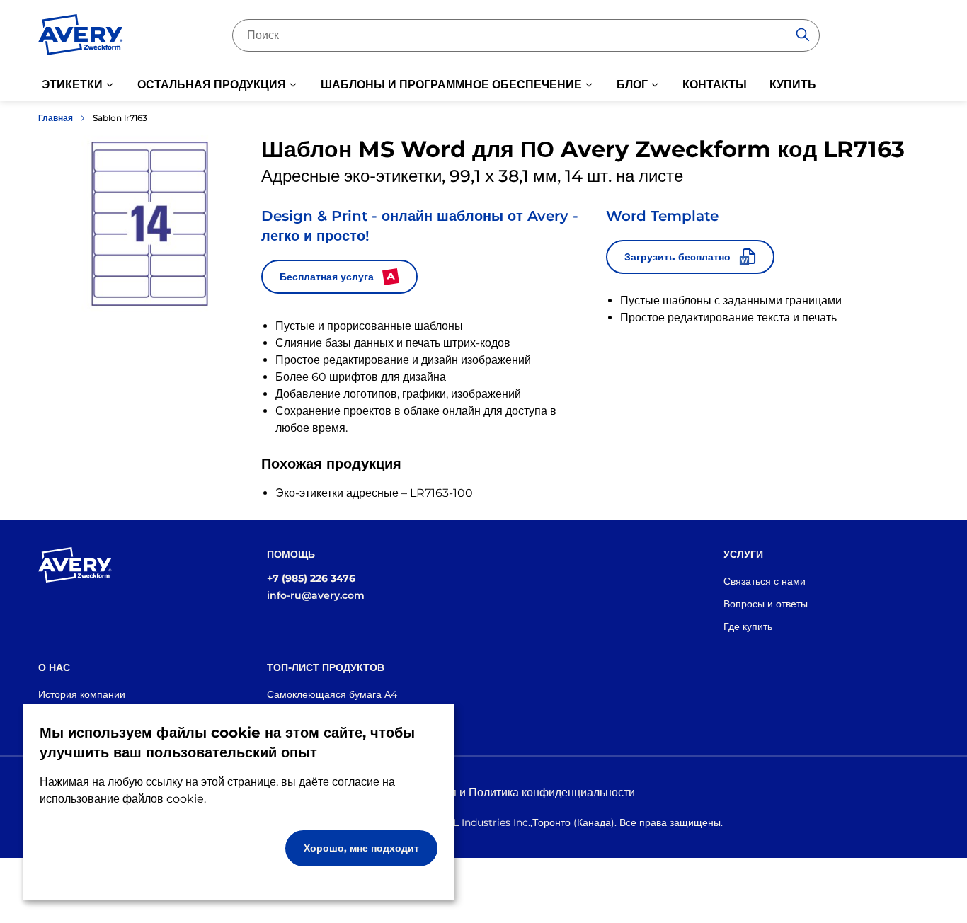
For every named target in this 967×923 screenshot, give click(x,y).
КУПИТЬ (792, 84)
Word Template (662, 215)
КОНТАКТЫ (714, 84)
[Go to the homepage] (80, 37)
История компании (81, 694)
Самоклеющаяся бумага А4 (332, 694)
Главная (55, 118)
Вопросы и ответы (765, 603)
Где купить (747, 626)
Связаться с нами (764, 581)
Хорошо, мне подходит (361, 848)
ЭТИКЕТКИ (72, 84)
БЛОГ (632, 84)
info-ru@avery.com (316, 595)
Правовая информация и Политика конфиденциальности (484, 792)
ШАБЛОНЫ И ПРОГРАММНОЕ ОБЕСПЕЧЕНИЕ (451, 84)
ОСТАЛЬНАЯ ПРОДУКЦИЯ (211, 84)
